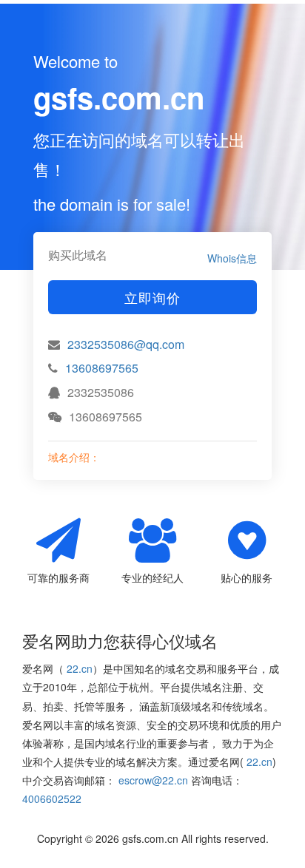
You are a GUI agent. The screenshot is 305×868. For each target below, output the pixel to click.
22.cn (80, 668)
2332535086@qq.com (125, 344)
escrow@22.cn (153, 780)
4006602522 (51, 798)
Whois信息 (232, 258)
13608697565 (101, 367)
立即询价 (152, 297)
